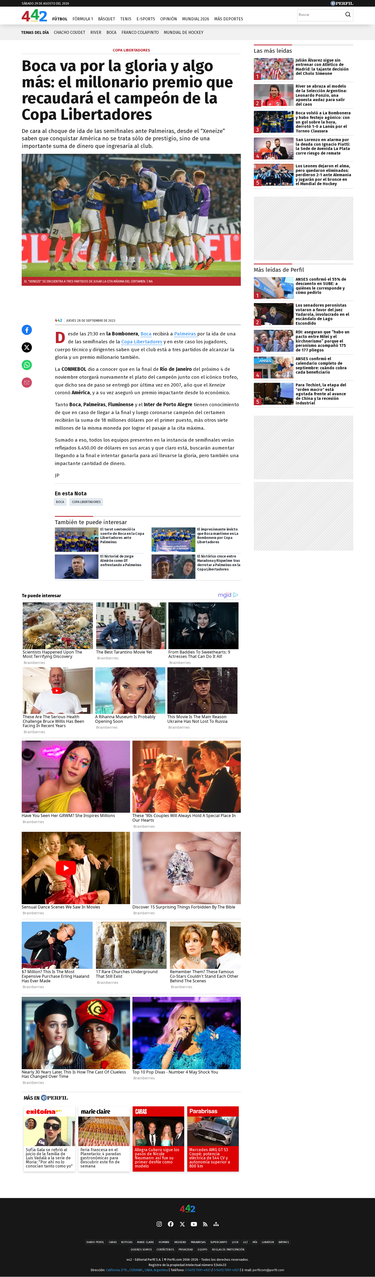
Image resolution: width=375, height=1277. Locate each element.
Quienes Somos (141, 1249)
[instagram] (159, 1224)
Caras (113, 1242)
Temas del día (35, 32)
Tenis (125, 19)
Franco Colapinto (140, 32)
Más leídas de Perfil (279, 269)
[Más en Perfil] (54, 1098)
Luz (245, 1242)
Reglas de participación (228, 1249)
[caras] (158, 1113)
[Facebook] (170, 1224)
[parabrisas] (213, 1113)
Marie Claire (145, 1242)
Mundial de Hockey (183, 32)
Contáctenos (165, 1249)
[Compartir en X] (27, 347)
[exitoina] (49, 1113)
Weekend (180, 1242)
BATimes (284, 1242)
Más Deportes (228, 19)
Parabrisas (198, 1242)
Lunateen (268, 1242)
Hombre (164, 1242)
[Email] (27, 382)
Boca (111, 32)
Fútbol (59, 19)
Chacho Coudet (69, 32)
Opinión (168, 19)
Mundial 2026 (195, 19)
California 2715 (117, 1270)
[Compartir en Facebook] (27, 330)
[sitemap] (216, 1224)
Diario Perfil (95, 1242)
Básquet (106, 19)
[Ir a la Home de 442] (34, 20)
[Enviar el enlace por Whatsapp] (27, 365)
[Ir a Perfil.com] (341, 4)
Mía (255, 1242)
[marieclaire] (104, 1113)
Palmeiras (185, 334)
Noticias (126, 1242)
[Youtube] (194, 1224)
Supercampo (218, 1242)
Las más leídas (273, 50)
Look (235, 1242)
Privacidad (186, 1249)
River (95, 32)
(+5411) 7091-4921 (197, 1270)
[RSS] (205, 1224)
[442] (187, 1209)
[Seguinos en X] (182, 1224)
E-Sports (145, 19)
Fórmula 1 (82, 19)
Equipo (202, 1249)
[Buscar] (348, 14)
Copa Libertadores (141, 342)
